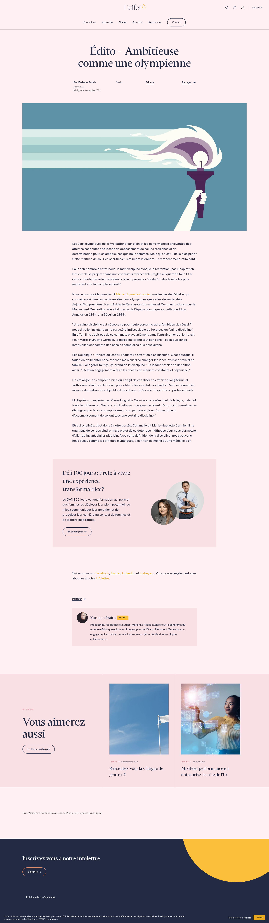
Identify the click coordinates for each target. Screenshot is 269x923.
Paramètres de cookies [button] (239, 917)
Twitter (115, 573)
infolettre (102, 578)
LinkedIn (127, 573)
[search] (227, 7)
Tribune (150, 82)
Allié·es (122, 22)
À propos (137, 22)
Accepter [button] (259, 917)
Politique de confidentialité (40, 897)
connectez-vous (68, 813)
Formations (89, 22)
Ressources (155, 22)
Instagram (146, 573)
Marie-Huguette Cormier (133, 294)
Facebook (102, 573)
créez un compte (91, 813)
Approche (107, 22)
